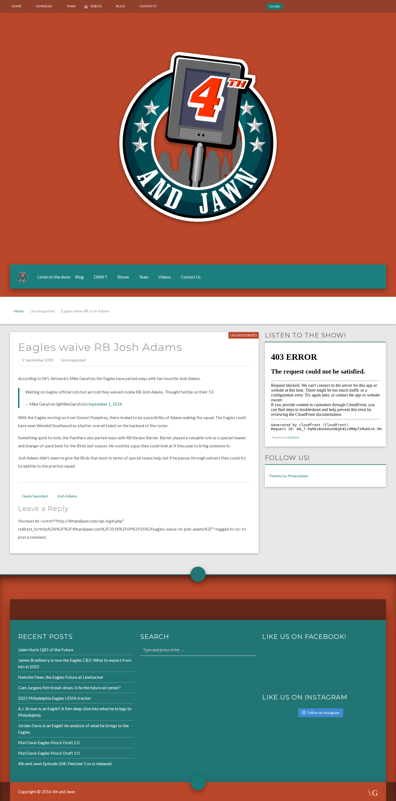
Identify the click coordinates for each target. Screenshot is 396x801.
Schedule (44, 6)
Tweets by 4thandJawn (288, 475)
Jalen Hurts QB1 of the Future (45, 649)
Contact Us (191, 276)
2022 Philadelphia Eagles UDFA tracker (54, 698)
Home (17, 6)
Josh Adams (67, 496)
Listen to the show (53, 276)
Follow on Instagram (323, 713)
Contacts (148, 6)
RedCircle (293, 437)
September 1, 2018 (105, 404)
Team (71, 6)
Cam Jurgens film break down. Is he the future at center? (69, 687)
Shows (123, 276)
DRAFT (100, 276)
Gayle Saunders (35, 496)
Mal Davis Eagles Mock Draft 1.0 (48, 752)
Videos (96, 6)
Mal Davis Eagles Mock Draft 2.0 (48, 742)
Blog (120, 6)
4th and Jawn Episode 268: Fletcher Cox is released (65, 763)
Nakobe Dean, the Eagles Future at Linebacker (60, 677)
